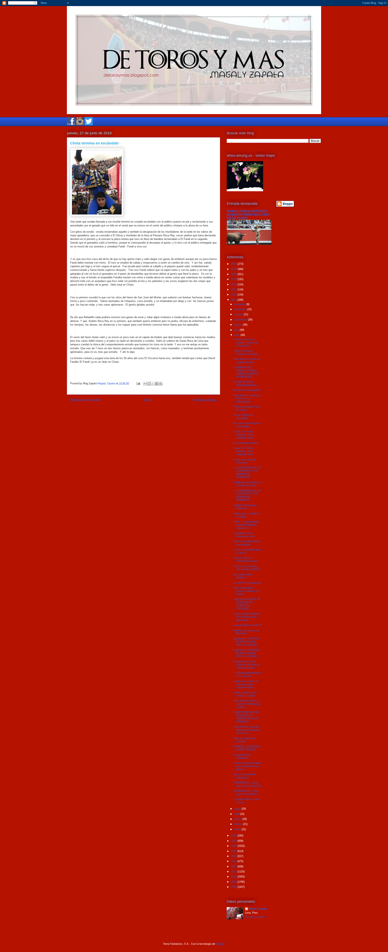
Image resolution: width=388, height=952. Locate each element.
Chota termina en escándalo (243, 416)
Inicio (147, 400)
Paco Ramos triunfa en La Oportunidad (246, 360)
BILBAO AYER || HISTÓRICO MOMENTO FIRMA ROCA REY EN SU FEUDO (248, 214)
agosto (238, 324)
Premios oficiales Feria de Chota (246, 408)
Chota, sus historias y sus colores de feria (246, 568)
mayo (237, 808)
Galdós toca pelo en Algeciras (245, 507)
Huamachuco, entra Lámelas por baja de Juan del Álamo (246, 664)
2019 (234, 299)
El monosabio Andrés (245, 442)
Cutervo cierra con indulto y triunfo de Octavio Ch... (245, 342)
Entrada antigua (205, 400)
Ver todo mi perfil (255, 916)
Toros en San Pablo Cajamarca (244, 776)
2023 (234, 279)
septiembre (241, 319)
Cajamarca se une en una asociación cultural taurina (245, 684)
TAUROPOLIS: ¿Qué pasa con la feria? (245, 792)
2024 (234, 274)
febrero (238, 824)
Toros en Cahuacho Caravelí (244, 740)
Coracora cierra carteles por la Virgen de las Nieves (247, 766)
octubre (239, 314)
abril (237, 813)
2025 (234, 269)
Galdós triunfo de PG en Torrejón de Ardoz (247, 484)
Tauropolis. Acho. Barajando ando (243, 535)
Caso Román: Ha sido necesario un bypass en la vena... (246, 729)
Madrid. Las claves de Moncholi (246, 632)
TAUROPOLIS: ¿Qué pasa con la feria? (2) (247, 784)
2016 (234, 845)
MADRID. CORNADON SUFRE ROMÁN (246, 748)
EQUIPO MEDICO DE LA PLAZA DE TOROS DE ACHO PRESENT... (246, 717)
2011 (234, 871)
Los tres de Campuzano (247, 582)
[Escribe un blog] (149, 384)
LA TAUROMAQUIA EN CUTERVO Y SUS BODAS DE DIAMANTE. (247, 472)
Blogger (220, 943)
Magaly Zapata (258, 908)
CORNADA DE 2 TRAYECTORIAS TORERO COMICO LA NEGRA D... (246, 372)
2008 (234, 886)
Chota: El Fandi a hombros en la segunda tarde (243, 434)
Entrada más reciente (85, 400)
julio (237, 329)
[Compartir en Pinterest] (161, 384)
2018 (234, 835)
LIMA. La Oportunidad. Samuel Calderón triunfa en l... (246, 525)
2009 (234, 881)
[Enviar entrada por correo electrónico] (138, 383)
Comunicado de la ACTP (247, 625)
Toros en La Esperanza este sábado (246, 543)
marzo (238, 819)
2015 (234, 851)
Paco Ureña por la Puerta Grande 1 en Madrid (246, 591)
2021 (234, 289)
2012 (234, 866)
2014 (234, 856)
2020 (234, 294)
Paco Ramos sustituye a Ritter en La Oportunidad (247, 398)
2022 (234, 284)
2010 (234, 876)
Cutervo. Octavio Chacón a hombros (245, 352)
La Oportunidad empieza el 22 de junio (247, 674)
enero (237, 829)
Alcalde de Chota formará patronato (245, 383)
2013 (234, 861)
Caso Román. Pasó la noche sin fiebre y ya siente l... (247, 703)
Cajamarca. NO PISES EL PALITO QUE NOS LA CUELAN (246, 641)
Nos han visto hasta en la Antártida (246, 425)
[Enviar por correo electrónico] (145, 384)
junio (237, 334)
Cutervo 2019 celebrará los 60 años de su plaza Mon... (246, 617)
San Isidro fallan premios (242, 576)
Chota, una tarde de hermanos (244, 461)
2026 (234, 263)
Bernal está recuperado (246, 390)
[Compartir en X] (153, 384)
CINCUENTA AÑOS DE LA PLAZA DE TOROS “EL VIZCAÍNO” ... (246, 604)
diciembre (240, 304)
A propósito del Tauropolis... (242, 756)
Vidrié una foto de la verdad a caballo (245, 694)
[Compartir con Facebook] (157, 384)
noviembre (240, 309)
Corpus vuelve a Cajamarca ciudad (245, 559)
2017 (234, 840)
